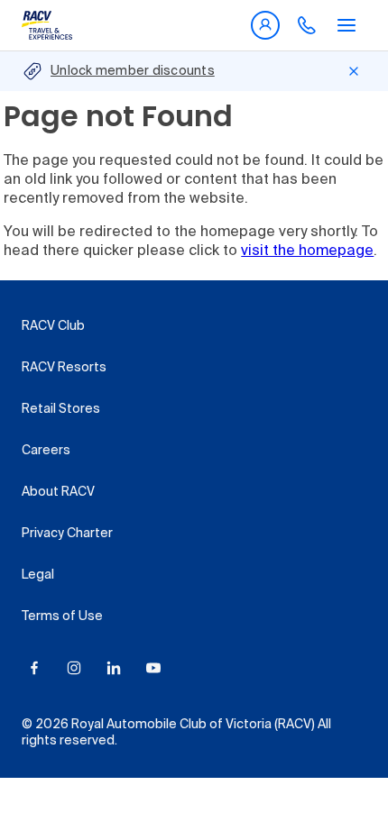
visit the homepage (307, 251)
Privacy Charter (67, 533)
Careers (46, 450)
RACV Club (53, 326)
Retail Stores (61, 409)
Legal (38, 575)
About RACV (58, 492)
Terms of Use (62, 616)
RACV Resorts (64, 367)
